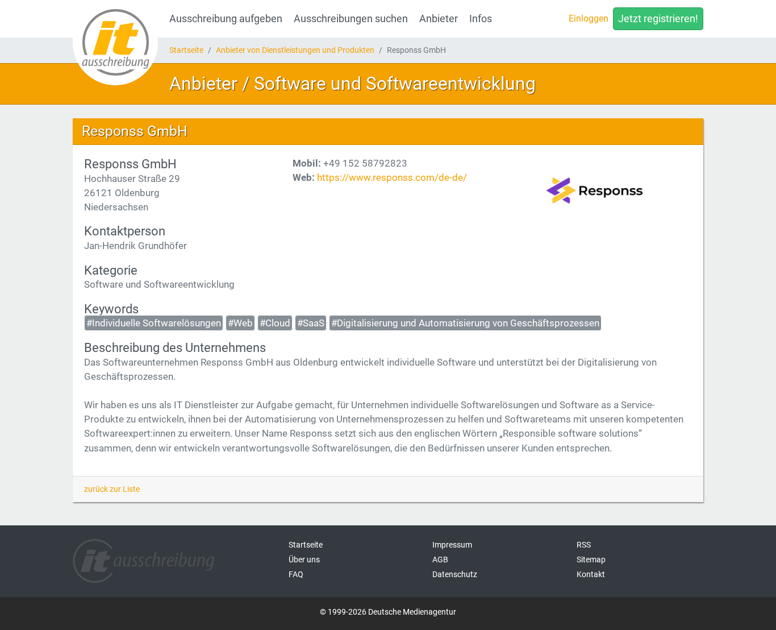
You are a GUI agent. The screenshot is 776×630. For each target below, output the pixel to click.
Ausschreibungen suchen (351, 18)
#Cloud (275, 323)
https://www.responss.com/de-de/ (392, 177)
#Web (240, 323)
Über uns (304, 559)
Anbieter (438, 18)
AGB (440, 559)
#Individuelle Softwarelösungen (153, 323)
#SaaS (310, 323)
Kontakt (591, 574)
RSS (584, 544)
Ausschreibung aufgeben (225, 18)
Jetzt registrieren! (658, 18)
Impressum (452, 544)
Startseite (186, 50)
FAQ (296, 574)
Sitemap (591, 559)
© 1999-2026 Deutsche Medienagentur (388, 611)
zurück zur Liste (112, 489)
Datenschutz (454, 574)
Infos (480, 18)
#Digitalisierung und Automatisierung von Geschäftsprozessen (465, 323)
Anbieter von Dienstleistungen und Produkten (295, 50)
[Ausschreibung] (115, 42)
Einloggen (588, 18)
